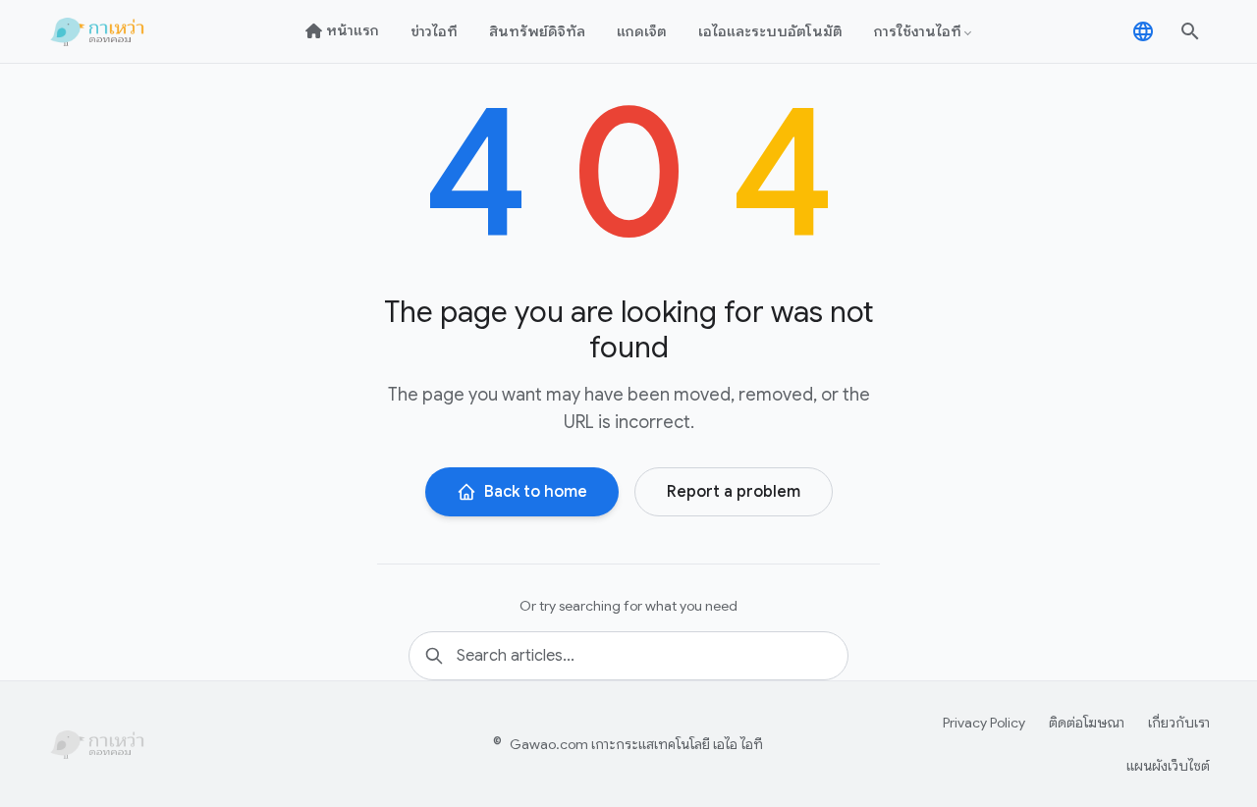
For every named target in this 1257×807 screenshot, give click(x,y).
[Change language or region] (1143, 31)
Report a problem (733, 492)
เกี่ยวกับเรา (1179, 722)
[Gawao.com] (99, 31)
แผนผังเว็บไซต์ (1168, 766)
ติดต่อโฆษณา (1086, 722)
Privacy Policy (984, 722)
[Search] (1190, 31)
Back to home (535, 492)
